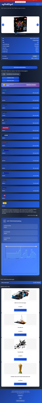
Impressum (20, 395)
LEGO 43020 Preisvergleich (20, 383)
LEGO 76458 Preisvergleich (20, 359)
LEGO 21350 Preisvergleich (20, 334)
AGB (20, 398)
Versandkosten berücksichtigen (12, 74)
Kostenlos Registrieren (20, 67)
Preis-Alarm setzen (10, 80)
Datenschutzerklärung (20, 400)
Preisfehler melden (10, 77)
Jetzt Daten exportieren (20, 2)
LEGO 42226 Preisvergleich (20, 310)
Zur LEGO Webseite (36, 282)
